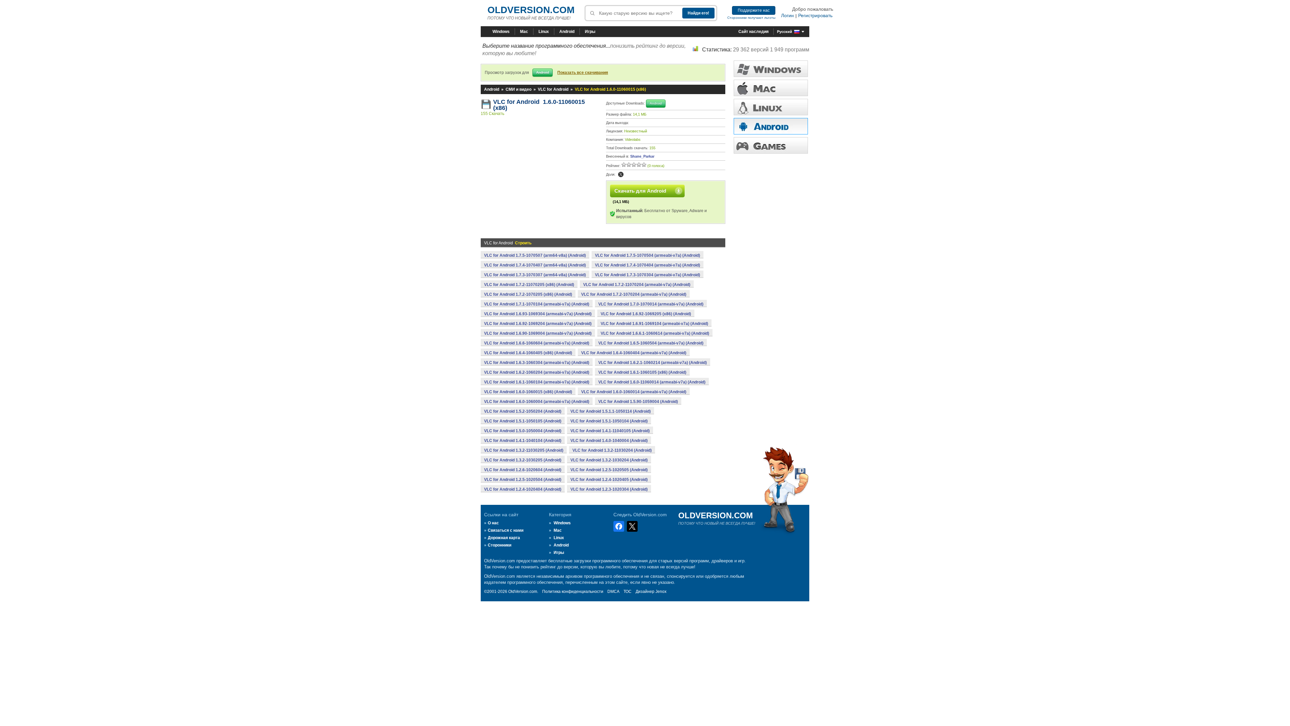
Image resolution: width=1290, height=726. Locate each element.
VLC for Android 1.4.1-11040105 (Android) (610, 431)
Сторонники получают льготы (751, 17)
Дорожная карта (504, 537)
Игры (590, 31)
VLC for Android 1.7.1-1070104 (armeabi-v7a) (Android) (536, 304)
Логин (787, 15)
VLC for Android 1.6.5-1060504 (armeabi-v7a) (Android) (650, 343)
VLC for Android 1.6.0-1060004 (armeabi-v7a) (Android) (536, 401)
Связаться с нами (505, 530)
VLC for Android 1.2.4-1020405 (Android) (609, 479)
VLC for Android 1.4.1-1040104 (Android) (522, 440)
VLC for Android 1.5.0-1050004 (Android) (522, 431)
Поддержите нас (754, 10)
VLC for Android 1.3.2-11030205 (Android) (523, 450)
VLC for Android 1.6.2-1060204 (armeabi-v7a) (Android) (536, 372)
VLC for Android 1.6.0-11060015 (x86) (539, 104)
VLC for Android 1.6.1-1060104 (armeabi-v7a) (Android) (536, 382)
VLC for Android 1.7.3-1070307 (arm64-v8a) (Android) (535, 275)
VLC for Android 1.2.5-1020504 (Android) (522, 479)
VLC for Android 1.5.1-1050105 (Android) (522, 421)
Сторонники (499, 545)
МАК (771, 88)
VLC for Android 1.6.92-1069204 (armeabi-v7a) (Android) (538, 323)
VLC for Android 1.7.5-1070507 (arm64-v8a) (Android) (535, 255)
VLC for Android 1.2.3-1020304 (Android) (609, 489)
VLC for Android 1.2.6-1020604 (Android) (522, 470)
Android (566, 31)
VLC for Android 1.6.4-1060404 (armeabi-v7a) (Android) (633, 353)
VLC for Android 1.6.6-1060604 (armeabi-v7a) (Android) (536, 343)
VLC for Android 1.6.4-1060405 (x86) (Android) (528, 353)
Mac (524, 31)
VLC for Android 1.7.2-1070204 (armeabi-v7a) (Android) (633, 294)
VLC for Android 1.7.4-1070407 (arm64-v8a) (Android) (535, 265)
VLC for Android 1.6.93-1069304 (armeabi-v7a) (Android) (538, 314)
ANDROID (771, 126)
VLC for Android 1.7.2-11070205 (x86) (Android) (529, 284)
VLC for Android (553, 89)
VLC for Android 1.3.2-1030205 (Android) (522, 460)
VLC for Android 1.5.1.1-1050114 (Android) (610, 411)
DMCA (613, 591)
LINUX (771, 107)
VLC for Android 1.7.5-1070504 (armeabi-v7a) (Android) (647, 255)
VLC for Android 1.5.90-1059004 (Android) (638, 401)
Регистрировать (815, 15)
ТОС (628, 591)
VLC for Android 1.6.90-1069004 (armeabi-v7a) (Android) (538, 333)
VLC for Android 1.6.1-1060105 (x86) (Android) (642, 372)
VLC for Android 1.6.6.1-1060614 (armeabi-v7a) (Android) (655, 333)
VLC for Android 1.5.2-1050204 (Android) (522, 411)
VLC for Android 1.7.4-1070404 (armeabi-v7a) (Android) (647, 265)
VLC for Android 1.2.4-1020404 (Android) (522, 489)
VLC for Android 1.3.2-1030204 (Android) (609, 460)
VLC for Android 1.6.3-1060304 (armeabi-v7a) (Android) (536, 362)
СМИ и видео (518, 89)
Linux (544, 31)
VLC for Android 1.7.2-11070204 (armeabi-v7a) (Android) (636, 284)
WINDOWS (771, 69)
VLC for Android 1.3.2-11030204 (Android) (612, 450)
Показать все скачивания (582, 72)
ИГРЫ (771, 145)
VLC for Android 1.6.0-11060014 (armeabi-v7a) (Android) (651, 382)
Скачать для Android (640, 191)
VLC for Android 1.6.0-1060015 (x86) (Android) (528, 392)
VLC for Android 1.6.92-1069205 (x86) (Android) (646, 314)
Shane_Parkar (642, 156)
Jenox (660, 591)
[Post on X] (621, 174)
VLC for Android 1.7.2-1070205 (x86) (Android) (528, 294)
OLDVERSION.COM (530, 10)
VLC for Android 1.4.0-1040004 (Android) (609, 440)
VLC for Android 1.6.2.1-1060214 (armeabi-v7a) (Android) (652, 362)
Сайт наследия (753, 31)
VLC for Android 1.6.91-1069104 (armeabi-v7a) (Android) (654, 323)
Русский (784, 32)
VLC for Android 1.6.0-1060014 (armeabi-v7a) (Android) (633, 392)
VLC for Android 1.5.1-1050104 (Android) (609, 421)
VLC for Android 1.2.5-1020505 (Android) (609, 470)
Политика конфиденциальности (572, 591)
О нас (493, 523)
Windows (501, 31)
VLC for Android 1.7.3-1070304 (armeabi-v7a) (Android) (647, 275)
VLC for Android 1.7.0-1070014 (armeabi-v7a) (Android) (650, 304)
